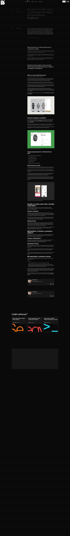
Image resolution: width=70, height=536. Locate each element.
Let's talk (64, 1)
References (40, 1)
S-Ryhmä (40, 120)
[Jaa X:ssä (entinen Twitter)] (32, 37)
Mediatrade (32, 121)
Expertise (33, 1)
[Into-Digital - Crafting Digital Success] (3, 3)
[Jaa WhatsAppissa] (36, 37)
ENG (66, 1)
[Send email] (53, 284)
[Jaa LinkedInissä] (34, 37)
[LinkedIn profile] (51, 284)
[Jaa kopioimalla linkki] (38, 37)
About (36, 1)
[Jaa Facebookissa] (28, 37)
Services (26, 1)
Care (29, 1)
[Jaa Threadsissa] (30, 37)
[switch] (68, 1)
